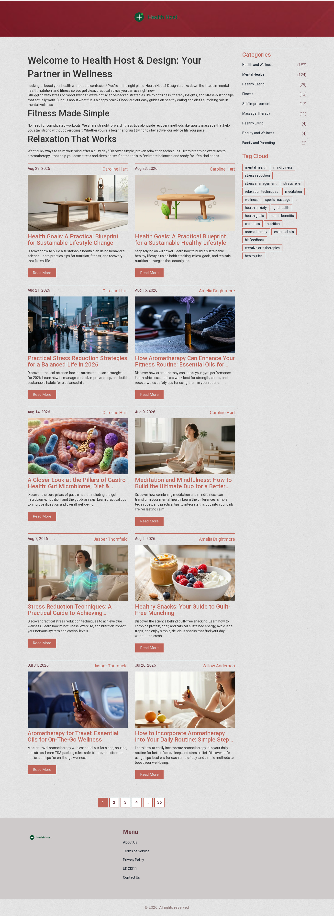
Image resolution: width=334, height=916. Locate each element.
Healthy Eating (253, 84)
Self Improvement (256, 104)
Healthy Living (253, 123)
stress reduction (257, 175)
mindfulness (283, 167)
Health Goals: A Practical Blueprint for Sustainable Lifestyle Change (73, 239)
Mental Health (253, 74)
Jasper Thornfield (110, 539)
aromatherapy (256, 232)
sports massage (277, 200)
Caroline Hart (115, 169)
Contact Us (131, 877)
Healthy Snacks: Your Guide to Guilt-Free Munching (182, 609)
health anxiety (256, 208)
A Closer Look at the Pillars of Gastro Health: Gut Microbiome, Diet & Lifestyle (77, 483)
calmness (252, 224)
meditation (293, 191)
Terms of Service (136, 851)
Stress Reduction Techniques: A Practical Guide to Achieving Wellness (70, 609)
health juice (254, 256)
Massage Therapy (256, 113)
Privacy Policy (133, 860)
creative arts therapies (262, 248)
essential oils (284, 232)
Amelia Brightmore (217, 290)
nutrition (273, 224)
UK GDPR (130, 869)
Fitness (247, 94)
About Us (130, 842)
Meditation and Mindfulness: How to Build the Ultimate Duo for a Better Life (183, 483)
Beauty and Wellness (258, 133)
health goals (254, 216)
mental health (256, 167)
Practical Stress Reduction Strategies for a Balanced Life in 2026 (77, 361)
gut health (281, 208)
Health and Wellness (257, 65)
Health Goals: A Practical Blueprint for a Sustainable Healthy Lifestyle (180, 239)
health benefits (282, 216)
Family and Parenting (258, 143)
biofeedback (254, 240)
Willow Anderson (218, 665)
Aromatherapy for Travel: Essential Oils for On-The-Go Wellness (73, 736)
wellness (251, 200)
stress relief (292, 183)
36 (159, 802)
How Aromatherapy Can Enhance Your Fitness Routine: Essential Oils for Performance (185, 361)
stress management (261, 183)
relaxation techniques (261, 191)
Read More (42, 273)
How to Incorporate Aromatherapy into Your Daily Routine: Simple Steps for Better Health (183, 736)
